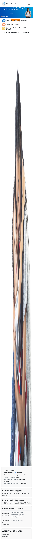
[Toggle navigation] (29, 4)
